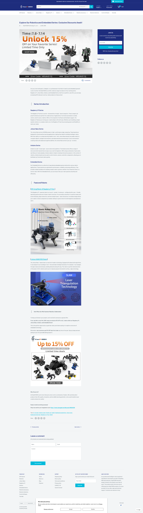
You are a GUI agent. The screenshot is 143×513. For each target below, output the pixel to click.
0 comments (87, 80)
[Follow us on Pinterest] (107, 63)
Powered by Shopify (23, 508)
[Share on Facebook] (26, 80)
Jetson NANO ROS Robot (39, 259)
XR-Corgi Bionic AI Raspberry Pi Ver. (43, 189)
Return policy (58, 478)
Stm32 (51, 414)
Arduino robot (42, 412)
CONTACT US (58, 485)
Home (40, 476)
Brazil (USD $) (30, 503)
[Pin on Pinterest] (29, 80)
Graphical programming (60, 412)
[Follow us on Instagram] (104, 63)
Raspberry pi (44, 414)
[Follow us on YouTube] (110, 63)
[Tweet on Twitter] (32, 80)
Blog (40, 481)
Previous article (35, 427)
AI (19, 25)
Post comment (38, 463)
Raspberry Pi (49, 12)
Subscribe (110, 47)
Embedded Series (68, 12)
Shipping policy (58, 476)
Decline (93, 509)
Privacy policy (58, 483)
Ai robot (37, 412)
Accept (70, 509)
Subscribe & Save (118, 1)
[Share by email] (35, 80)
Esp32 (53, 412)
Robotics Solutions (94, 12)
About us (41, 478)
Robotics (29, 12)
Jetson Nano (39, 12)
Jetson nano (69, 412)
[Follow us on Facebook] (99, 63)
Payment (41, 483)
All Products (22, 12)
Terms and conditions (60, 481)
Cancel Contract (58, 487)
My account (109, 7)
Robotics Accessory (81, 12)
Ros (48, 414)
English (21, 503)
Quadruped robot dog (35, 414)
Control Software (105, 12)
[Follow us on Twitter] (101, 63)
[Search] (91, 6)
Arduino (58, 12)
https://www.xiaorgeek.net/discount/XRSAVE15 (63, 407)
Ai (33, 412)
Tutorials (114, 12)
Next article (77, 427)
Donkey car (48, 412)
